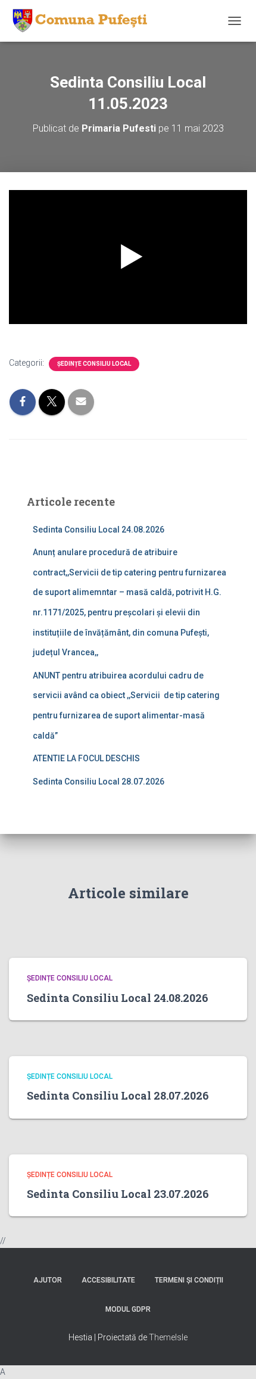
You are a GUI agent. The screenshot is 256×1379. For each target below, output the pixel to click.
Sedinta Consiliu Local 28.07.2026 (98, 781)
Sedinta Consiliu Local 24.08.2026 (98, 529)
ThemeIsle (168, 1337)
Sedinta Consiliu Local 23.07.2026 (118, 1194)
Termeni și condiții (189, 1280)
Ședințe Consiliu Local (94, 363)
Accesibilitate (108, 1280)
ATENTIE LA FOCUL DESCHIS (86, 758)
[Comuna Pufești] (83, 21)
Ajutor (47, 1280)
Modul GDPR (128, 1309)
